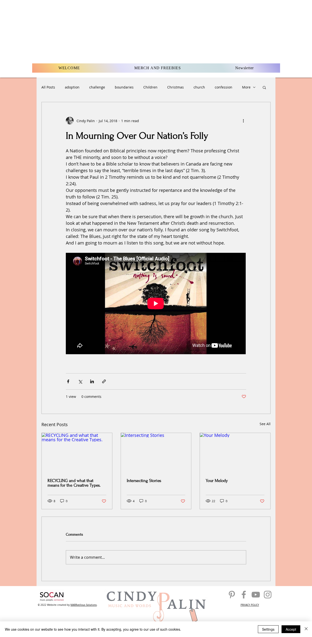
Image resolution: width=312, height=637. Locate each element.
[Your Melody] (235, 452)
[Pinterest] (232, 594)
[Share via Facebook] (68, 381)
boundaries (124, 87)
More (246, 87)
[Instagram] (268, 594)
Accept (291, 629)
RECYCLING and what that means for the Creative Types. (74, 483)
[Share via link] (104, 381)
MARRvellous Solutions (83, 605)
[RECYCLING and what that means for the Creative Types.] (77, 452)
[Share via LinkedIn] (92, 381)
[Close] (306, 629)
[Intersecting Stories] (156, 452)
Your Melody (217, 480)
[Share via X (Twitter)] (80, 381)
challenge (97, 87)
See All (265, 423)
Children (150, 87)
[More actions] (243, 121)
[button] (264, 87)
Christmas (175, 87)
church (199, 87)
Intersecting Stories (144, 480)
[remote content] (156, 304)
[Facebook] (244, 594)
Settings (268, 629)
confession (223, 87)
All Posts (48, 87)
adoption (72, 87)
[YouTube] (256, 594)
